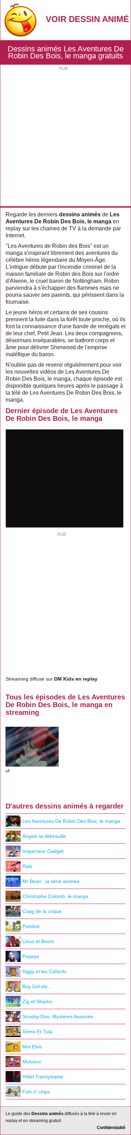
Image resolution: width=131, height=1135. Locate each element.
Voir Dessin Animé (87, 19)
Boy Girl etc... (37, 986)
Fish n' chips (36, 1091)
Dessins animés (47, 1113)
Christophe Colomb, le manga (55, 896)
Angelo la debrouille (44, 836)
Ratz (27, 866)
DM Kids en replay (75, 679)
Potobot (30, 926)
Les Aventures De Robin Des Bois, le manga (71, 821)
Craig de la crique (41, 911)
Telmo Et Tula (37, 1031)
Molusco (31, 1061)
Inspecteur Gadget (43, 851)
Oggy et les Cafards (44, 971)
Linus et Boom (38, 941)
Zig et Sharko (37, 1001)
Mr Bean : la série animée (50, 881)
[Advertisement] (65, 137)
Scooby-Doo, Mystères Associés (57, 1016)
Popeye (30, 956)
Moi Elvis (32, 1046)
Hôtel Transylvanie (42, 1076)
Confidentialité (111, 1127)
